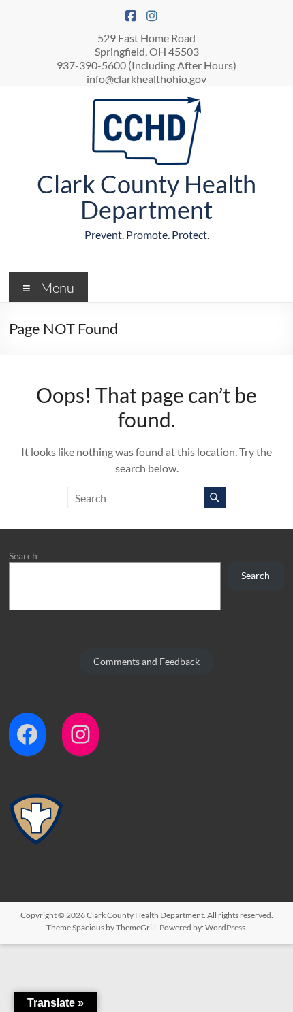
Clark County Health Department (146, 197)
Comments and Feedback (146, 661)
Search (23, 555)
